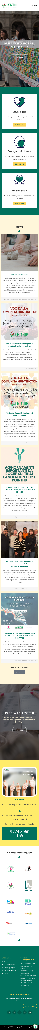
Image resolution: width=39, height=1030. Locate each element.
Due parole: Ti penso (19, 274)
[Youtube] (25, 1012)
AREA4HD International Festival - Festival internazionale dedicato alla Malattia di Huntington (19, 563)
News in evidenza (16, 299)
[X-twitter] (14, 1012)
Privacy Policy (26, 1027)
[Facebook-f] (9, 1012)
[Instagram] (19, 1012)
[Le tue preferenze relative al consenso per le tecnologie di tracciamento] (35, 1026)
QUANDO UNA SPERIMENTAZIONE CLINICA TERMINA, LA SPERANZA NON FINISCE (19, 489)
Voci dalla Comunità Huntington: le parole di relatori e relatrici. (19, 345)
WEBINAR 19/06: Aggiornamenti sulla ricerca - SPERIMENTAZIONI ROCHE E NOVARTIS (19, 635)
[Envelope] (30, 1012)
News (7, 299)
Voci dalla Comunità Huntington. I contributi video (19, 414)
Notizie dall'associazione (29, 299)
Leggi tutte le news (19, 667)
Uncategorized (32, 368)
